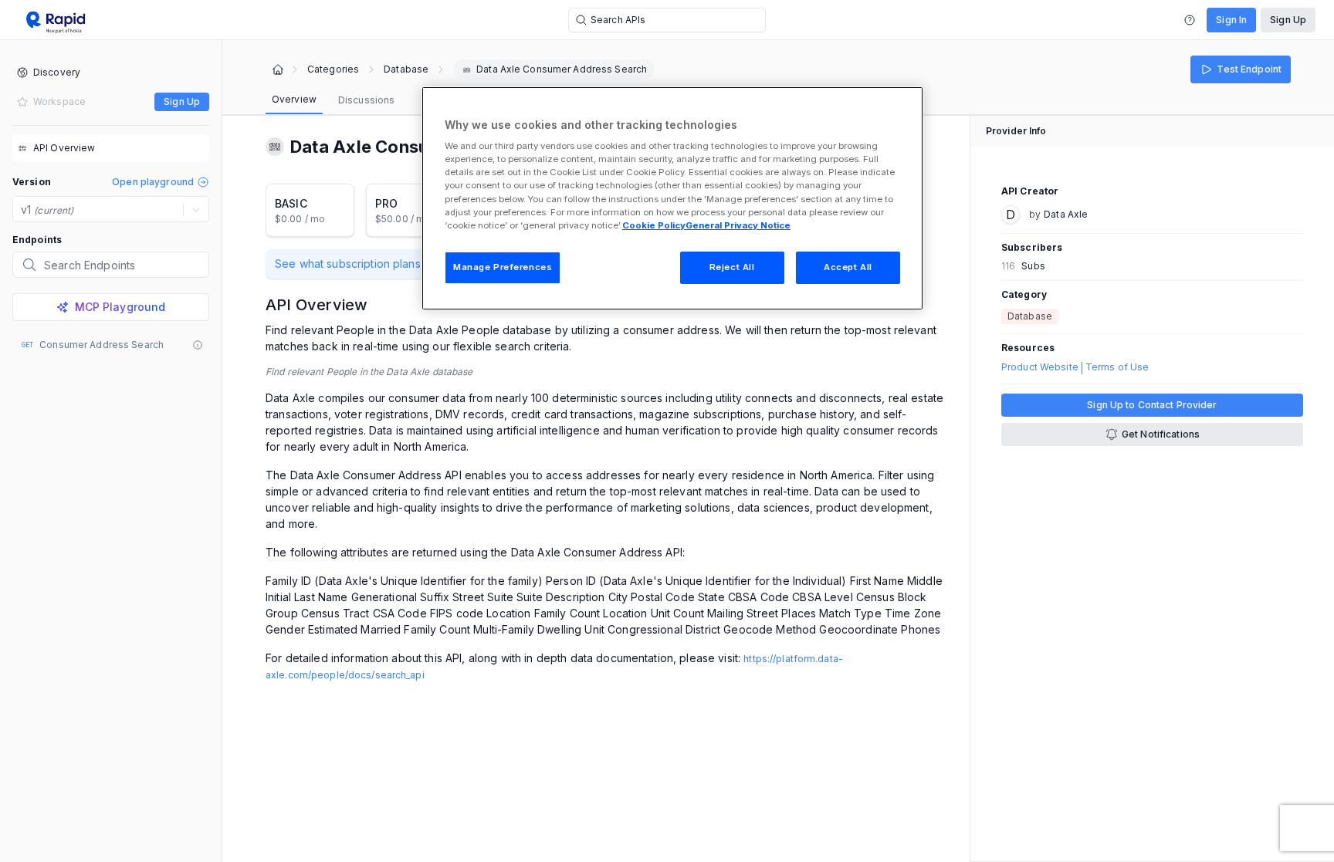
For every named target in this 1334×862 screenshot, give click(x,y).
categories (333, 69)
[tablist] (333, 100)
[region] (672, 198)
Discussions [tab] (366, 100)
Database (406, 69)
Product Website (1039, 367)
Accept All (848, 267)
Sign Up (1288, 19)
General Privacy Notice (738, 225)
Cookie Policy (654, 225)
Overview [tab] (294, 99)
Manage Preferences (502, 267)
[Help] (1189, 20)
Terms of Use (1117, 367)
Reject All (732, 267)
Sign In (1231, 19)
